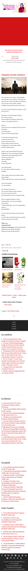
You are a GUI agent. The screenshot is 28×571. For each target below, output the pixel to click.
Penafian (14, 328)
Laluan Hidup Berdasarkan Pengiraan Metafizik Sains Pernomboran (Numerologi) (13, 493)
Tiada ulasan (17, 247)
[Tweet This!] (8, 245)
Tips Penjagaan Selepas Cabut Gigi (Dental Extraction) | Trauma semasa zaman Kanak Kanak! (12, 538)
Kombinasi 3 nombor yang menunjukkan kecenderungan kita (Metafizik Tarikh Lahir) (11, 520)
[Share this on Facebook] (6, 245)
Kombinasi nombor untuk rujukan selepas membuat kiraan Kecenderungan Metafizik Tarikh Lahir (13, 527)
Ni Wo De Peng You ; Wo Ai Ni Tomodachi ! (20, 287)
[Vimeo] (7, 558)
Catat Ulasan (8, 305)
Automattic (16, 565)
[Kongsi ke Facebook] (7, 250)
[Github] (11, 558)
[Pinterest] (22, 555)
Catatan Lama (22, 295)
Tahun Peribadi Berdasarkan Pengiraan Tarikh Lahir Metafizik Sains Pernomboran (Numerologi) (13, 499)
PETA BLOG (15, 58)
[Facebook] (2, 555)
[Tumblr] (17, 558)
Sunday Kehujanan (7, 269)
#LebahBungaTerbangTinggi (14, 567)
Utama (14, 322)
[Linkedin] (26, 555)
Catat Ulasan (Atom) (13, 311)
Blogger (17, 563)
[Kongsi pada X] (6, 250)
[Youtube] (19, 555)
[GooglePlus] (9, 555)
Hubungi (14, 326)
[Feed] (21, 558)
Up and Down (18, 269)
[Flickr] (15, 555)
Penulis (14, 324)
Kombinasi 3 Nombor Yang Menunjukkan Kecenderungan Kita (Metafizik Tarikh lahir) (11, 483)
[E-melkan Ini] (3, 250)
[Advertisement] (14, 31)
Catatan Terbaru (7, 295)
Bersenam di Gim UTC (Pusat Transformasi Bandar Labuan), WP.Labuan (11, 405)
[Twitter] (5, 555)
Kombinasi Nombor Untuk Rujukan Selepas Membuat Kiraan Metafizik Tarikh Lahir (12, 477)
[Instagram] (12, 555)
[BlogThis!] (4, 250)
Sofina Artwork (20, 569)
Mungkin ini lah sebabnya (13, 74)
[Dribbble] (14, 558)
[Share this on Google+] (10, 245)
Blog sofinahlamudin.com (17, 561)
